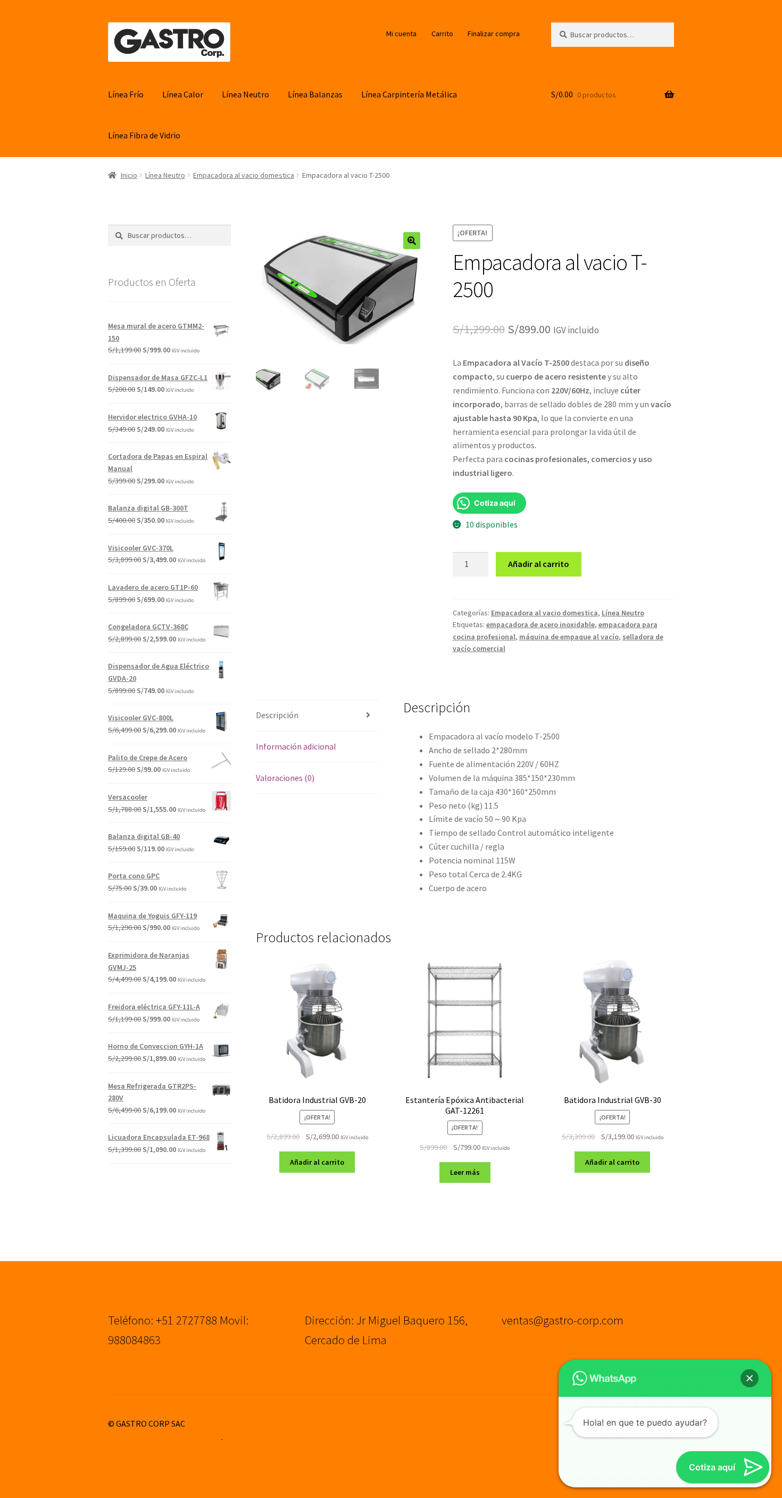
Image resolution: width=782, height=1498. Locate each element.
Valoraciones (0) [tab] (285, 777)
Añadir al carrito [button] (317, 1162)
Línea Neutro (245, 94)
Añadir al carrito (538, 563)
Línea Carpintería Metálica (409, 94)
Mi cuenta (401, 33)
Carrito (442, 33)
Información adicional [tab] (296, 746)
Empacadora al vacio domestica (243, 175)
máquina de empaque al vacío (569, 636)
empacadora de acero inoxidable (540, 624)
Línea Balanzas (315, 94)
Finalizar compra (494, 33)
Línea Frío (126, 94)
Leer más (465, 1172)
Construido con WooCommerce (164, 1436)
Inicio (129, 175)
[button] (411, 240)
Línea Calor (182, 94)
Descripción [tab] (277, 715)
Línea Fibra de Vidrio (144, 135)
